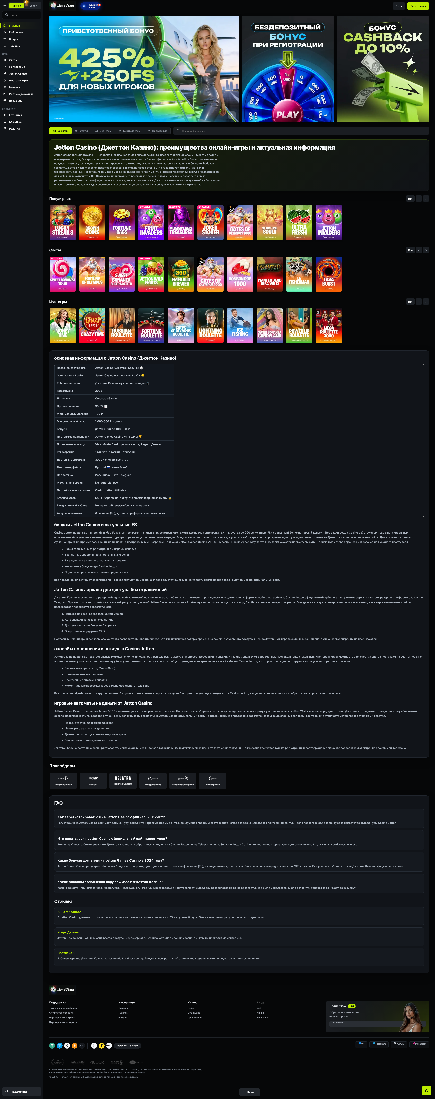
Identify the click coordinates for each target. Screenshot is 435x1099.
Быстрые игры (131, 130)
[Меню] (4, 5)
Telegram (380, 1043)
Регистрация (418, 6)
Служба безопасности (61, 1012)
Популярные (159, 130)
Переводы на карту (127, 1045)
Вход (399, 6)
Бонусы (122, 1017)
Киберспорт (264, 1017)
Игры (191, 1008)
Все (410, 198)
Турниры (123, 1012)
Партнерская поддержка (63, 1022)
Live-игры (105, 130)
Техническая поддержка (63, 1008)
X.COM (400, 1043)
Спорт (33, 5)
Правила (123, 1008)
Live (259, 1008)
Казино (16, 5)
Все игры (63, 130)
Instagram (420, 1043)
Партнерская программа (62, 1017)
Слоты (84, 130)
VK (362, 1043)
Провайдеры (195, 1017)
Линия (260, 1012)
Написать (338, 1022)
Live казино (194, 1012)
